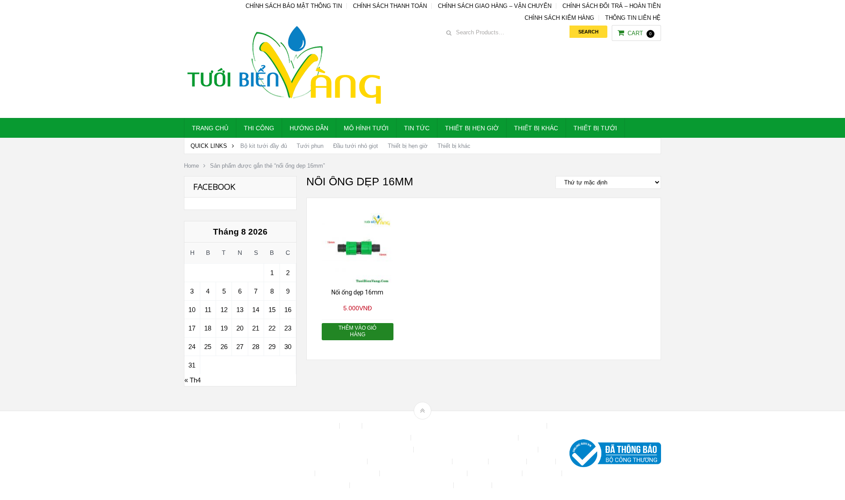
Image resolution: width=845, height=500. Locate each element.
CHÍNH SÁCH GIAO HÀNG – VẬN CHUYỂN (494, 6)
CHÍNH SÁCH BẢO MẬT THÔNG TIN (294, 6)
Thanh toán (543, 473)
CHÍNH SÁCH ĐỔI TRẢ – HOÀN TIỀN (611, 6)
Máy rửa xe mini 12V (348, 473)
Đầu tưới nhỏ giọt (355, 146)
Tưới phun (310, 146)
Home (191, 165)
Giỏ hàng (298, 473)
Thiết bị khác (536, 128)
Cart (640, 33)
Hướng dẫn (309, 128)
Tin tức (417, 128)
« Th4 (192, 380)
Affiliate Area (318, 426)
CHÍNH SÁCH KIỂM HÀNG (559, 18)
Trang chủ (210, 128)
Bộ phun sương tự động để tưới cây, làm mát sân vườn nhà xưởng (455, 426)
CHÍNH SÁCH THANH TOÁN (390, 6)
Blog (351, 426)
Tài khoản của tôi (496, 473)
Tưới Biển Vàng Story (526, 485)
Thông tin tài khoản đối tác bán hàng (402, 485)
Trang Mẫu (473, 485)
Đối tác (542, 461)
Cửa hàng (471, 461)
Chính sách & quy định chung (368, 438)
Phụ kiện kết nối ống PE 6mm (424, 473)
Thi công (259, 128)
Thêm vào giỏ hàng (357, 331)
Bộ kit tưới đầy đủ (263, 146)
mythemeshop (229, 455)
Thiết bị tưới (595, 128)
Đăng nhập (508, 461)
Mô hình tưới (366, 128)
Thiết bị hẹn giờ (472, 128)
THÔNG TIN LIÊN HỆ (633, 18)
